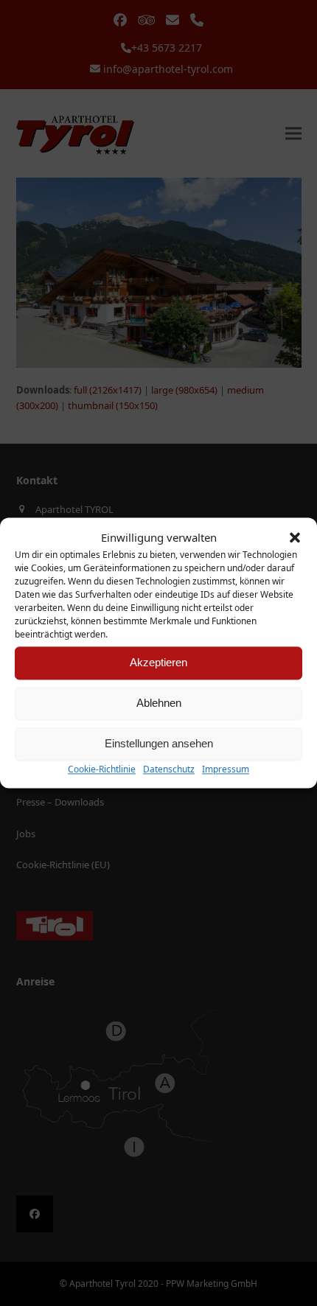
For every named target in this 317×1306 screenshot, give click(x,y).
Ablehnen (158, 703)
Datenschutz (169, 769)
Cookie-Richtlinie (102, 769)
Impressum (225, 769)
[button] (295, 538)
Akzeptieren (158, 663)
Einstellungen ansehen (159, 744)
